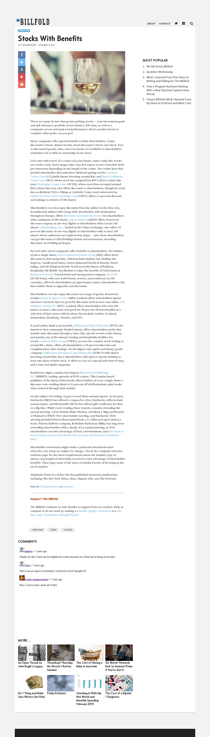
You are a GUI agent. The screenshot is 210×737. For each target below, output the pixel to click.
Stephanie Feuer (28, 45)
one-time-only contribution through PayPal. (76, 513)
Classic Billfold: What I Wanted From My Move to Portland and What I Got (169, 101)
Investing (24, 31)
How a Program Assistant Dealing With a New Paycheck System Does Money (168, 90)
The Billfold (32, 22)
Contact (165, 23)
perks (53, 530)
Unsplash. (68, 486)
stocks (68, 530)
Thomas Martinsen (49, 486)
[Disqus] (76, 587)
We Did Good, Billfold (160, 66)
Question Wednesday (160, 72)
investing (38, 530)
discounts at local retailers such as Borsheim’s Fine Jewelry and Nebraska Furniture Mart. (76, 435)
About (151, 23)
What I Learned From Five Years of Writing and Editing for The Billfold (168, 79)
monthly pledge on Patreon (94, 511)
